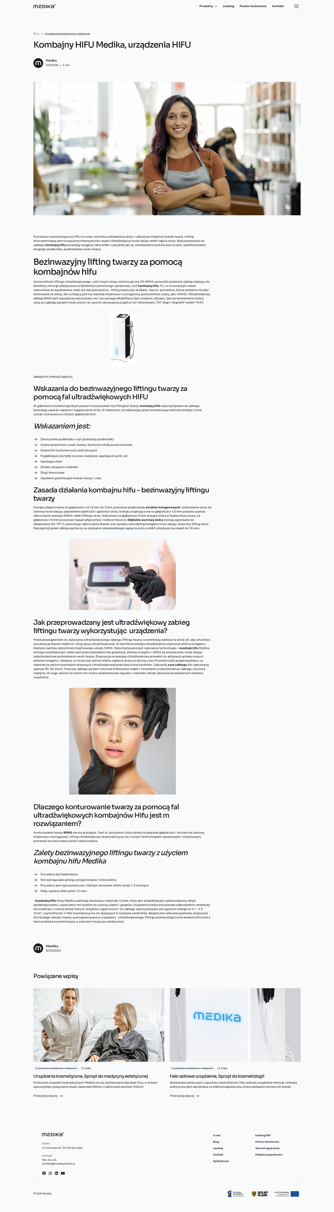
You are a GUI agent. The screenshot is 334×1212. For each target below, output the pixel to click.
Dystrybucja (221, 1161)
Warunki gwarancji (267, 1148)
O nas (216, 1135)
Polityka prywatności (268, 1154)
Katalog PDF (263, 1135)
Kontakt (278, 6)
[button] (208, 6)
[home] (44, 6)
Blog (216, 1141)
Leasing (228, 6)
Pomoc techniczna (253, 6)
